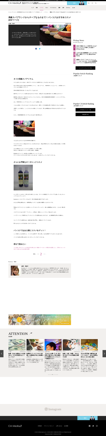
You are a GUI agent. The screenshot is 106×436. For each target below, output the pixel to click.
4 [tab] (52, 374)
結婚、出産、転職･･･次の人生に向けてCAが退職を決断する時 (71, 355)
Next (104, 353)
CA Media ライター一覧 (85, 109)
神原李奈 (29, 351)
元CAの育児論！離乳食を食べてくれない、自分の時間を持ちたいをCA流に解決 (89, 355)
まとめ (73, 7)
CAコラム (68, 7)
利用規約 (40, 425)
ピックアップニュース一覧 (85, 68)
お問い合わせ (59, 425)
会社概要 (66, 425)
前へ (34, 254)
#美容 (15, 261)
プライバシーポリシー (49, 425)
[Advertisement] (39, 62)
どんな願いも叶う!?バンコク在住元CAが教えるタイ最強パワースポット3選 (31, 247)
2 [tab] (49, 374)
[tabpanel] (16, 355)
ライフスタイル (53, 7)
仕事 (63, 7)
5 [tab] (53, 374)
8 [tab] (57, 374)
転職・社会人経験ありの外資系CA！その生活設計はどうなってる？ (16, 355)
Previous (1, 353)
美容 (37, 7)
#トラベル (10, 261)
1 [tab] (48, 374)
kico (65, 351)
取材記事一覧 (85, 114)
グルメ (46, 7)
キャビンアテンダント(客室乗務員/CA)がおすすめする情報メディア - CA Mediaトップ (25, 12)
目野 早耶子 (12, 23)
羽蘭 (10, 351)
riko (83, 351)
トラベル (41, 7)
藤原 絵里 (48, 351)
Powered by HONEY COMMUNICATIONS (53, 434)
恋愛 (59, 7)
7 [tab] (56, 374)
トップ (32, 7)
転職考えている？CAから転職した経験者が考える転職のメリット (35, 355)
